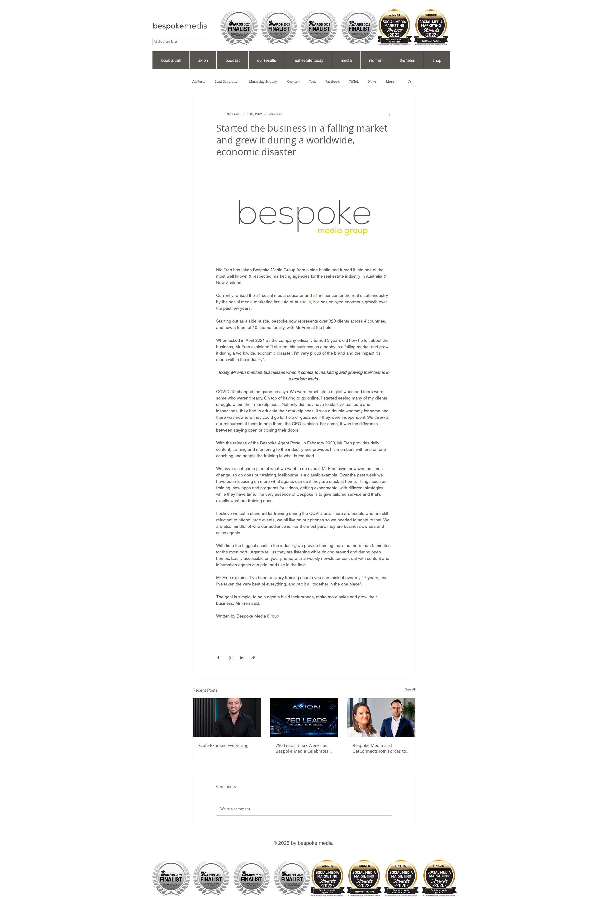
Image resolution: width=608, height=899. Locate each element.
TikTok (354, 81)
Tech (312, 81)
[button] (409, 81)
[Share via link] (253, 657)
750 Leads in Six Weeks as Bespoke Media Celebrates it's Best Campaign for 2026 (303, 748)
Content (293, 81)
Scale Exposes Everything (223, 745)
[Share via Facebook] (218, 657)
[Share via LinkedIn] (241, 657)
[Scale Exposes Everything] (227, 717)
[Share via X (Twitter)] (230, 657)
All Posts (198, 81)
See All (410, 689)
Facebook (332, 81)
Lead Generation (227, 81)
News (372, 81)
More (390, 81)
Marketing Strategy (263, 81)
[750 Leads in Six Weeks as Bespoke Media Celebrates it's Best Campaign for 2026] (304, 717)
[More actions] (389, 114)
